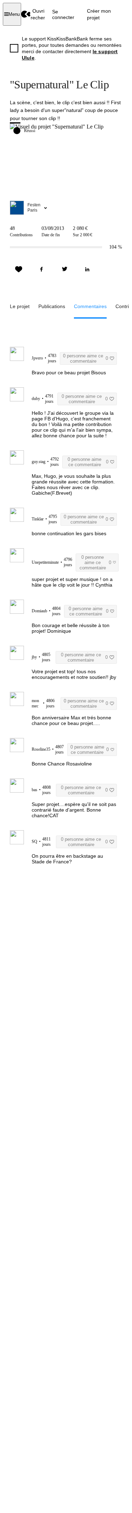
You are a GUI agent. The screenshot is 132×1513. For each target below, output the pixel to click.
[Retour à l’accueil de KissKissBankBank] (26, 14)
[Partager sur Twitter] (64, 269)
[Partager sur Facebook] (41, 269)
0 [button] (85, 358)
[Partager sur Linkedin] (87, 269)
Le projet (20, 306)
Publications (51, 306)
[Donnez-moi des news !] (18, 269)
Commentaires (90, 306)
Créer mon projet (99, 14)
